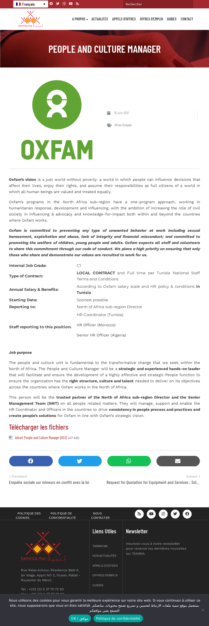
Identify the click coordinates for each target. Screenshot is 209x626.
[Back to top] (187, 610)
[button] (31, 461)
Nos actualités (104, 555)
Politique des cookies (28, 515)
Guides (172, 19)
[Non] (202, 610)
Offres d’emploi (151, 19)
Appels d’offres (124, 19)
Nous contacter (100, 515)
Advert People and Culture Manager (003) (41, 437)
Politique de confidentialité (62, 515)
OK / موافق (79, 618)
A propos (78, 19)
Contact (187, 19)
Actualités (100, 19)
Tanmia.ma (100, 546)
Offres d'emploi (123, 125)
